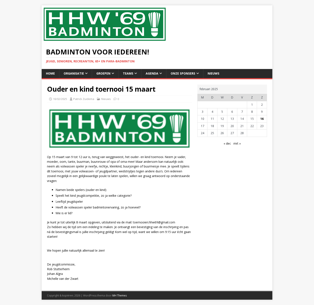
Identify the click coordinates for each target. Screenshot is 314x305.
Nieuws (213, 73)
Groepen (103, 73)
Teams (128, 73)
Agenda (152, 73)
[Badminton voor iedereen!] (105, 41)
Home (50, 73)
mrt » (237, 143)
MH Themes (119, 295)
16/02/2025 (60, 99)
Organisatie (74, 73)
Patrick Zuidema (83, 99)
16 (262, 119)
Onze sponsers (183, 73)
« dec (227, 143)
